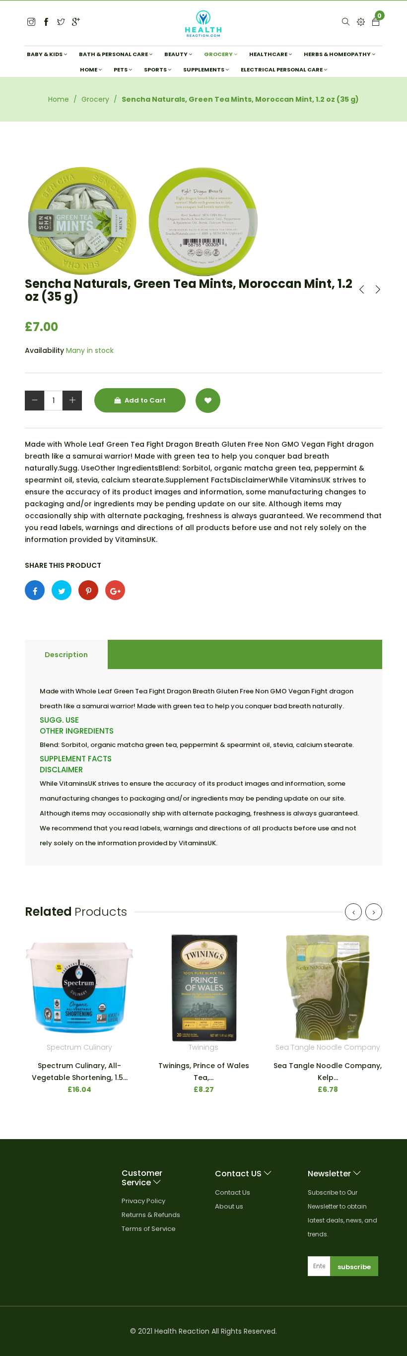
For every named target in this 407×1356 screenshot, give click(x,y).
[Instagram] (61, 22)
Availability (44, 350)
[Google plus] (115, 590)
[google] (76, 22)
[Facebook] (46, 22)
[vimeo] (88, 590)
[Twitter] (31, 22)
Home (58, 99)
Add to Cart (144, 400)
